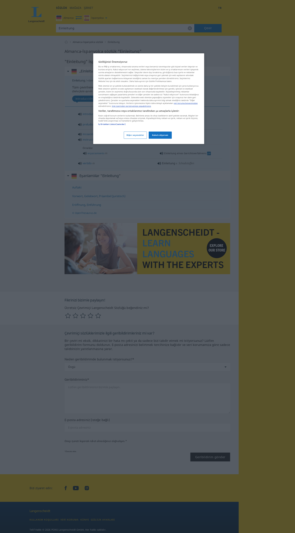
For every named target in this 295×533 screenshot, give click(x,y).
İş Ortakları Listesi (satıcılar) (111, 124)
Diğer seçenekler (135, 135)
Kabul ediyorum (160, 135)
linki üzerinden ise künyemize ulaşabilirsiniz (131, 106)
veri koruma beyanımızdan (186, 103)
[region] (148, 98)
